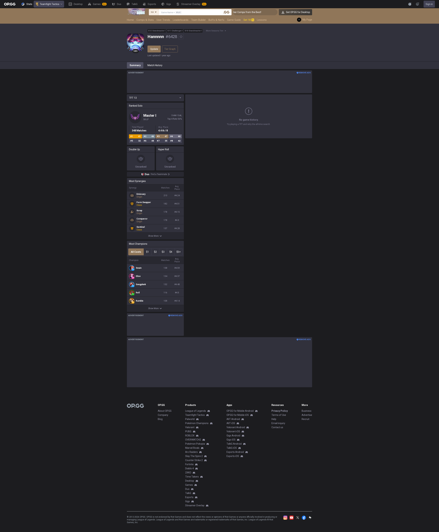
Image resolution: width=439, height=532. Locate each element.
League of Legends (195, 410)
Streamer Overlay (194, 505)
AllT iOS (231, 423)
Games (189, 485)
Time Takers (192, 476)
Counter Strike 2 (194, 460)
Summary (135, 65)
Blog (160, 419)
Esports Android (235, 452)
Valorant (189, 427)
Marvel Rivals (192, 448)
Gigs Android (233, 435)
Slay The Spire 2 (194, 456)
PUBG (188, 431)
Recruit (305, 419)
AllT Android (233, 419)
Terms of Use (278, 415)
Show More (153, 236)
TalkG (188, 493)
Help (273, 419)
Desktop (189, 480)
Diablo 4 (189, 468)
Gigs (187, 501)
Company (163, 415)
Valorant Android (236, 427)
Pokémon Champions (197, 423)
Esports (189, 497)
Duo (187, 489)
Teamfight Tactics (49, 4)
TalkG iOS (232, 448)
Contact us (277, 427)
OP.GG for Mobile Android (240, 410)
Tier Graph (170, 49)
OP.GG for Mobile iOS (238, 415)
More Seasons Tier (214, 31)
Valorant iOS (233, 431)
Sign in (429, 4)
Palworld (190, 419)
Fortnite (189, 464)
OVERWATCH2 (193, 439)
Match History (154, 65)
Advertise (307, 415)
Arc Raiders (191, 452)
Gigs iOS (231, 439)
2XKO (188, 472)
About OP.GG (164, 410)
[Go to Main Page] (10, 4)
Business (306, 410)
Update (154, 49)
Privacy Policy (279, 410)
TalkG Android (234, 443)
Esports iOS (233, 456)
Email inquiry (278, 423)
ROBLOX (189, 435)
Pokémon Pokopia (195, 443)
